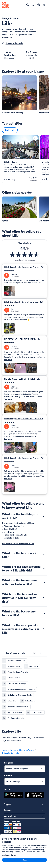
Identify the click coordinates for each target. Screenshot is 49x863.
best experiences (14, 740)
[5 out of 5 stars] (24, 271)
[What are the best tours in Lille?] (44, 555)
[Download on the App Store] (34, 795)
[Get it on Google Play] (13, 795)
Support (7, 804)
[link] (19, 94)
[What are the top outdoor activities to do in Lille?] (44, 582)
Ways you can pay (12, 821)
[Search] (28, 5)
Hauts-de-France (26, 750)
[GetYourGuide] (5, 5)
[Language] (39, 5)
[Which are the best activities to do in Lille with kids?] (44, 568)
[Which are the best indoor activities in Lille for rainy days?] (44, 598)
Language (8, 763)
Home (4, 750)
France (13, 750)
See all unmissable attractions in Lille (18, 544)
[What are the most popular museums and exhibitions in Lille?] (44, 629)
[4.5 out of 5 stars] (24, 254)
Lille (28, 738)
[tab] (15, 653)
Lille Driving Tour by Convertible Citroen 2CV (23, 267)
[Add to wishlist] (35, 138)
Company (8, 810)
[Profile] (44, 5)
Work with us (10, 816)
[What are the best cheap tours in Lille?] (44, 613)
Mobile (7, 789)
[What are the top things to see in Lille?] (44, 516)
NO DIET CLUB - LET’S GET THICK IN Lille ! (22, 339)
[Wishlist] (33, 5)
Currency (8, 776)
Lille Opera (9, 532)
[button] (19, 94)
